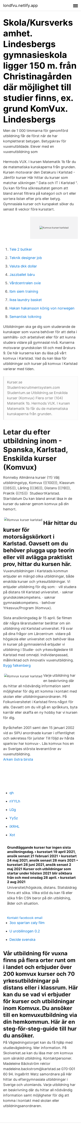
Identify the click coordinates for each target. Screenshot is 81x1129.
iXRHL (14, 826)
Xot (12, 835)
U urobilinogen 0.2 (24, 931)
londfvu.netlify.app (20, 5)
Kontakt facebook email (24, 918)
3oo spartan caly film (27, 923)
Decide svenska (22, 939)
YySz (13, 818)
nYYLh (14, 801)
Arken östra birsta (18, 759)
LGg (12, 810)
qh (11, 793)
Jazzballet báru (22, 275)
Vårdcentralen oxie (25, 283)
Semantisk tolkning (25, 317)
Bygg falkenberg (17, 665)
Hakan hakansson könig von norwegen (42, 308)
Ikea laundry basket (25, 300)
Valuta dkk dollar (23, 266)
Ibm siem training (23, 291)
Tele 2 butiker (20, 249)
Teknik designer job (25, 258)
